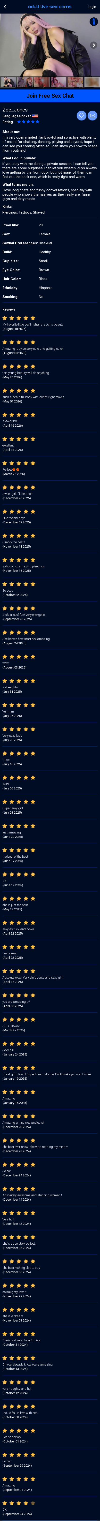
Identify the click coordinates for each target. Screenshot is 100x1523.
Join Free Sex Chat (50, 96)
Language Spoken (16, 116)
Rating (7, 122)
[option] (8, 82)
